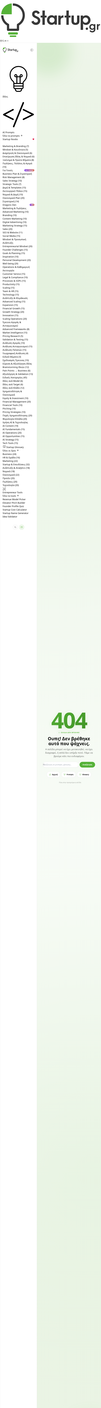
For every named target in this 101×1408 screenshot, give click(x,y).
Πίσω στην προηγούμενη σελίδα (70, 783)
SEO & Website (12, 232)
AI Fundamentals (14, 429)
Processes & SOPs (14, 280)
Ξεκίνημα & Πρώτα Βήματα (18, 159)
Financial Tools (12, 405)
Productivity (11, 284)
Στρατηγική (11, 201)
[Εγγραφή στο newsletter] (1, 41)
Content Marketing (15, 218)
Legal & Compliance (15, 277)
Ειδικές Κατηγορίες (15, 377)
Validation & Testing (15, 339)
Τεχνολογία (11, 485)
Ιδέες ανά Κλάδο (13, 387)
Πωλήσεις (10, 481)
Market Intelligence (15, 332)
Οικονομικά (11, 474)
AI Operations (12, 432)
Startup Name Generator (15, 513)
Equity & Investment (15, 398)
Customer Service (14, 273)
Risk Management (14, 177)
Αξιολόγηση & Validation (18, 374)
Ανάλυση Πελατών (14, 349)
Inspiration (10, 256)
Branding (10, 215)
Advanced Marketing (15, 211)
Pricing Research (13, 336)
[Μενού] (6, 41)
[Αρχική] (50, 19)
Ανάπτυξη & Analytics (16, 467)
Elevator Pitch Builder (14, 502)
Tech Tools (10, 443)
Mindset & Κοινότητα (15, 149)
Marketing (10, 460)
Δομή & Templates (14, 187)
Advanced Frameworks (16, 329)
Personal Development (17, 260)
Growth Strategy (13, 311)
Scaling (8, 287)
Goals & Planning (14, 253)
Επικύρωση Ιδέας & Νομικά (18, 156)
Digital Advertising (14, 222)
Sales (7, 229)
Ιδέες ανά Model (13, 380)
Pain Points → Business (16, 370)
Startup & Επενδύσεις (16, 464)
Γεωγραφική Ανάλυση (15, 353)
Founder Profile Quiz (13, 506)
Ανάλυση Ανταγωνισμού (17, 346)
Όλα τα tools (10, 495)
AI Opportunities (13, 436)
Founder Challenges (15, 249)
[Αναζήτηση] (3, 41)
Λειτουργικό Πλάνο (15, 191)
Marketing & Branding (16, 146)
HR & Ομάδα (11, 457)
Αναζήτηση (87, 764)
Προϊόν (9, 478)
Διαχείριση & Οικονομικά (17, 153)
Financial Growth (14, 308)
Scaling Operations (15, 318)
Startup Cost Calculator (15, 509)
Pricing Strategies (14, 412)
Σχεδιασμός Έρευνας (16, 360)
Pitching (9, 408)
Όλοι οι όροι (10, 450)
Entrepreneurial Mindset (17, 246)
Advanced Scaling (14, 301)
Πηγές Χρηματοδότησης (17, 415)
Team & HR (10, 291)
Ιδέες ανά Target (13, 384)
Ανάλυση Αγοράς (14, 342)
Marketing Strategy (15, 225)
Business (9, 454)
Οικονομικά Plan (13, 197)
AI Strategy (10, 439)
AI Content (10, 425)
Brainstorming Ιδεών (16, 367)
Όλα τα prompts (11, 135)
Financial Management (17, 401)
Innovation (10, 315)
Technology (11, 294)
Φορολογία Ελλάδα (15, 418)
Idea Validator (10, 516)
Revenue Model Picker (14, 499)
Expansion (10, 304)
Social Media (11, 235)
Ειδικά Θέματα (12, 356)
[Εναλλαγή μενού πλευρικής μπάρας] (31, 50)
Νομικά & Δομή (13, 194)
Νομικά (9, 471)
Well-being (10, 263)
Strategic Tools (12, 184)
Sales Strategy (12, 180)
